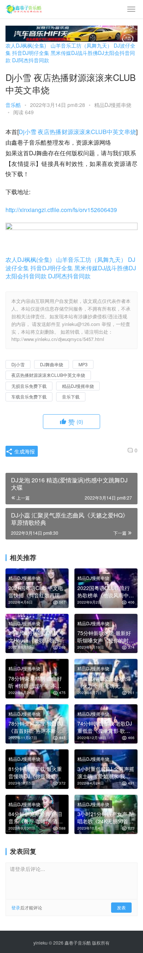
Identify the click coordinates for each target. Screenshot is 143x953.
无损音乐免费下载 (29, 386)
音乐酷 (13, 104)
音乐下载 (71, 396)
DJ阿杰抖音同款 (30, 60)
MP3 (83, 364)
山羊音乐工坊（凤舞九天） (81, 45)
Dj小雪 (27, 131)
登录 (15, 907)
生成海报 (24, 451)
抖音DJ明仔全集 (30, 52)
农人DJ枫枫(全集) (26, 45)
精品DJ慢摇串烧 (112, 104)
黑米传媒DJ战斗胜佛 (74, 52)
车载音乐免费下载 (29, 396)
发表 (121, 907)
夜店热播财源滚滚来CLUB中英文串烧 (87, 131)
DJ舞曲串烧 (51, 364)
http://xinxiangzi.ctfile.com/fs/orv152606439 (61, 209)
